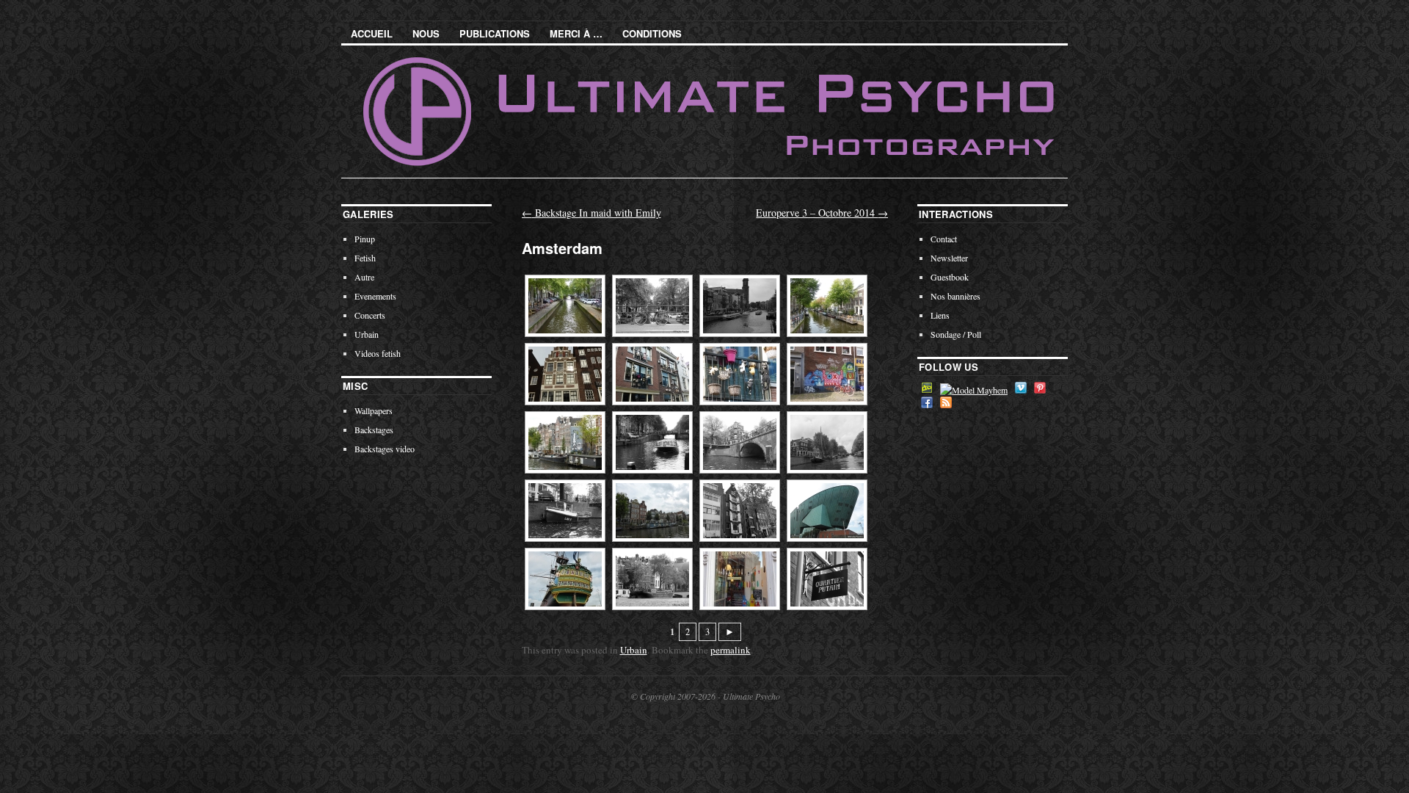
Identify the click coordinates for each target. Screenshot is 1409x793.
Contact (944, 239)
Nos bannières (955, 296)
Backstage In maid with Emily (591, 213)
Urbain (633, 649)
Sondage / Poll (956, 334)
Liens (940, 315)
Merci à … (576, 33)
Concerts (369, 315)
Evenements (375, 296)
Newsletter (949, 258)
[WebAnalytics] (83, 728)
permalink (730, 649)
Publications (494, 33)
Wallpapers (373, 410)
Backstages (373, 429)
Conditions (652, 33)
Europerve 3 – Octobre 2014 (822, 213)
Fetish (365, 258)
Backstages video (384, 449)
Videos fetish (377, 353)
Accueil (372, 33)
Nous (426, 33)
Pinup (364, 239)
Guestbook (950, 277)
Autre (364, 277)
